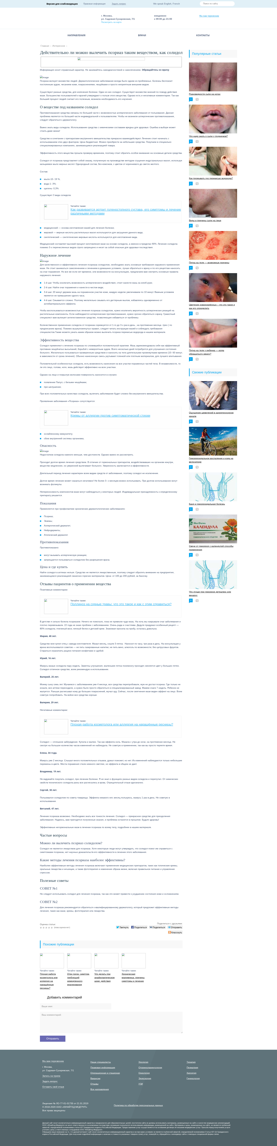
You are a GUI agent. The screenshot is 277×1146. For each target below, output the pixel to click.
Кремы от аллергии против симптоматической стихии (110, 415)
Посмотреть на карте (111, 22)
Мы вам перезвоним (209, 16)
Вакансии (95, 1078)
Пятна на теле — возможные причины (209, 262)
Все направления (99, 1089)
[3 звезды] (46, 928)
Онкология (144, 1073)
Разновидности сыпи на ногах (204, 94)
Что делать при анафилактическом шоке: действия (104, 977)
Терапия (191, 1062)
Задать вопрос (119, 4)
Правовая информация (94, 4)
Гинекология (193, 1078)
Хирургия (191, 1073)
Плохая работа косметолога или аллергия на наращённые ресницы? (122, 724)
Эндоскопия (144, 1078)
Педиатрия (192, 1067)
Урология (143, 1062)
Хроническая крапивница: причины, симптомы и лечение (133, 977)
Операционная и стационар (105, 1073)
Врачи (142, 35)
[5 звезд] (52, 928)
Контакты (203, 35)
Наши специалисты (100, 1062)
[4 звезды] (49, 928)
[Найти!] (231, 4)
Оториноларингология (150, 1067)
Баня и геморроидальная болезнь (207, 504)
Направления (76, 35)
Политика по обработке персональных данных (138, 1105)
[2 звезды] (44, 928)
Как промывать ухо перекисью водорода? (211, 178)
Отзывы (94, 1084)
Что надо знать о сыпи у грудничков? (208, 136)
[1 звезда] (41, 928)
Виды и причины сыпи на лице (205, 220)
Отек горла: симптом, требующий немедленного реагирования (78, 979)
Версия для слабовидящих (62, 3)
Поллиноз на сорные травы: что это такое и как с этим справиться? (121, 604)
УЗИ (140, 1084)
